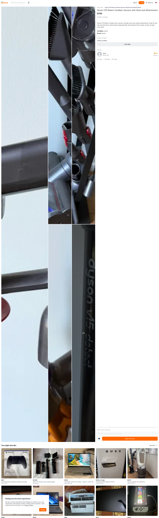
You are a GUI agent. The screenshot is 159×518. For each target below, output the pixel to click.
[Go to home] (4, 2)
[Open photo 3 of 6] (83, 115)
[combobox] (18, 2)
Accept (42, 510)
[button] (153, 445)
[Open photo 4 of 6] (59, 333)
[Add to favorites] (99, 439)
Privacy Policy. (28, 505)
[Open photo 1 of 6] (24, 224)
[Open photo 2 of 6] (59, 115)
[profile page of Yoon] (99, 54)
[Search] (28, 2)
